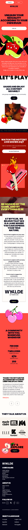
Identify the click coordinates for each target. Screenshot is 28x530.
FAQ (3, 487)
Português (18, 524)
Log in (19, 2)
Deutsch (4, 524)
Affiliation (5, 493)
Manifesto (5, 476)
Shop (3, 479)
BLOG (3, 503)
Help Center (5, 486)
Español (4, 522)
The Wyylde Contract (8, 477)
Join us (14, 28)
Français (4, 519)
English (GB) (18, 519)
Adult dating (5, 470)
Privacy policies (6, 491)
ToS (3, 488)
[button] (11, 403)
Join (14, 98)
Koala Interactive (7, 494)
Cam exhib (5, 475)
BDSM (4, 473)
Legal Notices (6, 490)
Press (3, 496)
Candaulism (5, 472)
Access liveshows (14, 151)
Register (10, 2)
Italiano (17, 522)
